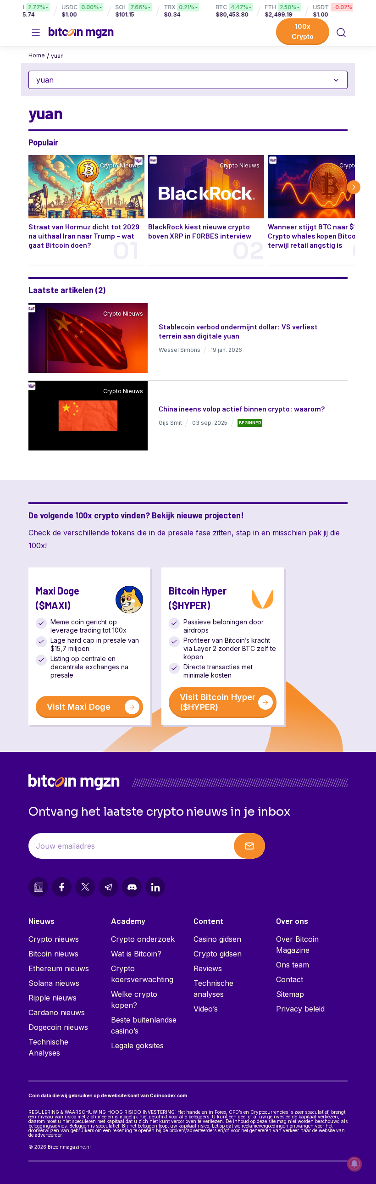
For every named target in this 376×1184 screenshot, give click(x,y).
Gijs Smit (170, 422)
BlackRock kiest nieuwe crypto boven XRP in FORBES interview (199, 231)
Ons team (292, 964)
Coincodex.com (168, 1095)
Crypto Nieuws (120, 165)
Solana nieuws (53, 983)
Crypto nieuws (53, 939)
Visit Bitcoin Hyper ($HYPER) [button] (217, 702)
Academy (128, 921)
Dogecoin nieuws (58, 1027)
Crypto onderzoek (143, 939)
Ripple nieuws (52, 997)
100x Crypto (303, 31)
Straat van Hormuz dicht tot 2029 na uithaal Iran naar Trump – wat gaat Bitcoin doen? (83, 235)
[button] (341, 32)
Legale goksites (137, 1045)
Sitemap (290, 994)
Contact (289, 979)
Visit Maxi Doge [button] (79, 707)
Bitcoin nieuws (53, 953)
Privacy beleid (300, 1008)
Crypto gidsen (218, 953)
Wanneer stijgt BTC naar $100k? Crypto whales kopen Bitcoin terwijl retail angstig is (320, 235)
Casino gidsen (217, 939)
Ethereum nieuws (58, 968)
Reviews (208, 968)
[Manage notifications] (354, 1163)
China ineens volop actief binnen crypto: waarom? (242, 408)
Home (36, 55)
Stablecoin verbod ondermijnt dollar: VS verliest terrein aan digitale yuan (238, 331)
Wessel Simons (179, 349)
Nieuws (41, 921)
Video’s (206, 1008)
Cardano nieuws (56, 1012)
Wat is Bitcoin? (136, 953)
